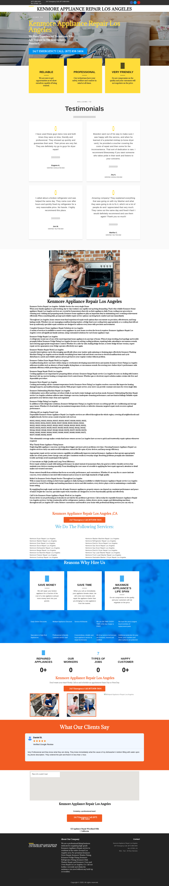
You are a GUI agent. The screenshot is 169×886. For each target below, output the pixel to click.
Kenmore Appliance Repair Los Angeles (84, 9)
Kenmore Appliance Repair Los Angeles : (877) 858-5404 (43, 846)
